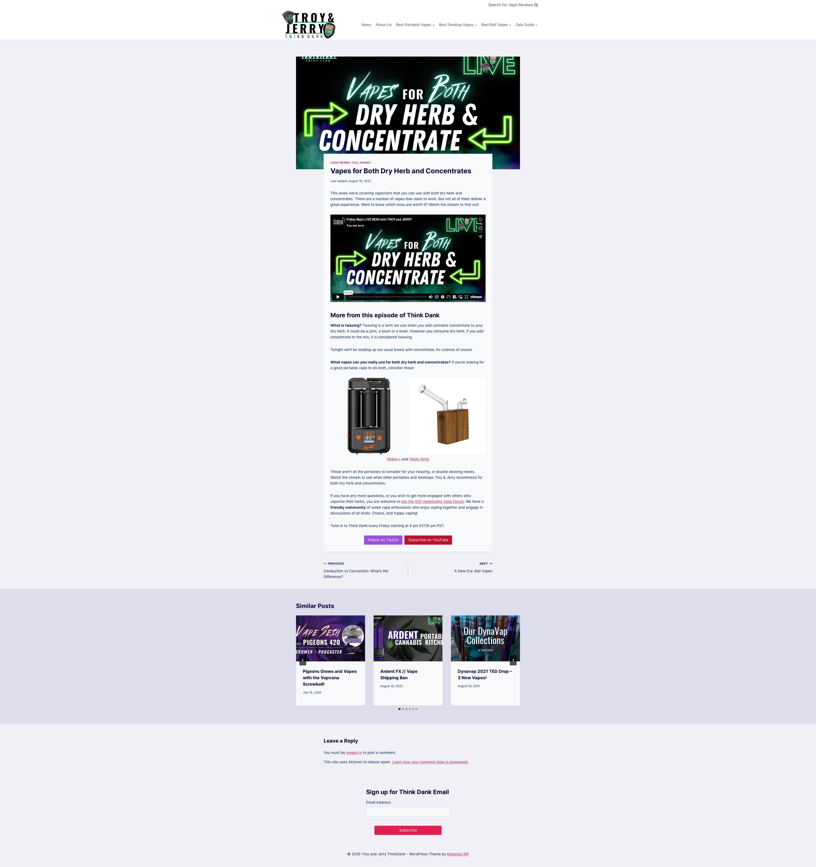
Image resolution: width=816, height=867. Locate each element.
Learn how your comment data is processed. (430, 762)
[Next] (513, 660)
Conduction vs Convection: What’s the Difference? (356, 570)
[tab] (399, 709)
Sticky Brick (419, 459)
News (366, 25)
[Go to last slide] (302, 660)
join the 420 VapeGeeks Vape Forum (432, 501)
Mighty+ (394, 459)
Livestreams (340, 162)
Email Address (378, 802)
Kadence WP (458, 854)
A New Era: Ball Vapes (473, 567)
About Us (383, 25)
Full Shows (361, 162)
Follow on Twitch (383, 540)
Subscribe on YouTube (428, 540)
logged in (354, 752)
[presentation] (330, 638)
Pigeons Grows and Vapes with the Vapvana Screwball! (330, 678)
